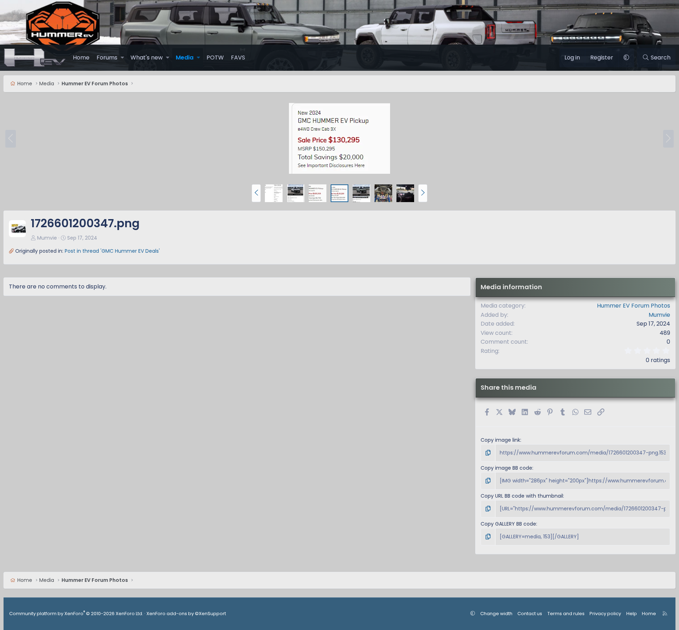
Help (631, 613)
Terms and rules (566, 613)
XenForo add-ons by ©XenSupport (186, 613)
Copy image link (500, 439)
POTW (215, 57)
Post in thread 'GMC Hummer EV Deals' (112, 250)
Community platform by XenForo (76, 613)
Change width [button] (496, 613)
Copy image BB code (506, 467)
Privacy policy (605, 613)
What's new (146, 57)
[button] (122, 57)
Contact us (529, 613)
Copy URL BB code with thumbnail (522, 495)
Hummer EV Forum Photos (633, 306)
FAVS (238, 57)
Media (184, 57)
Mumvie (47, 237)
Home (81, 57)
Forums (107, 57)
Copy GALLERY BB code (508, 523)
